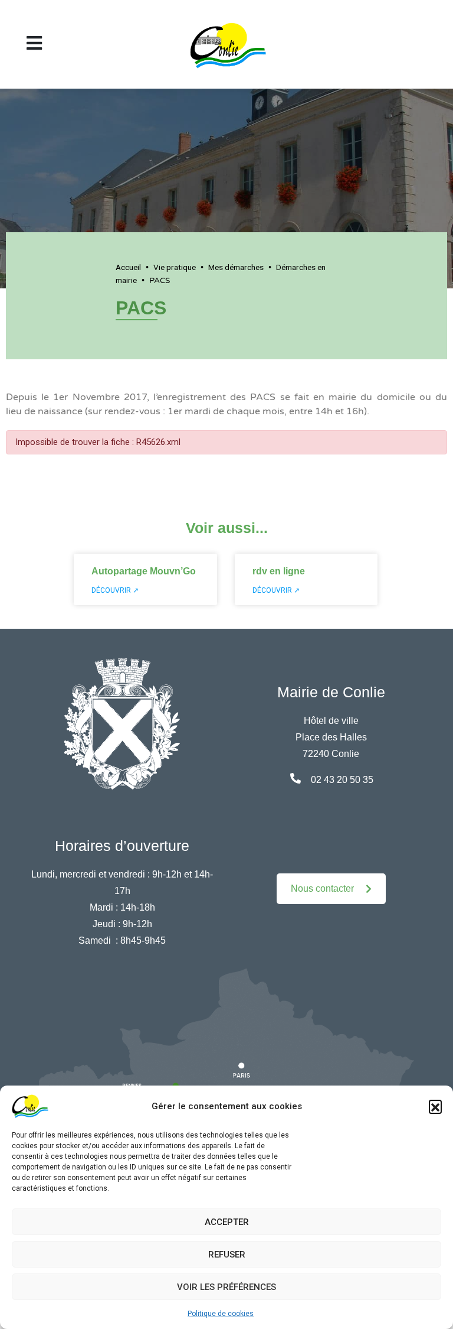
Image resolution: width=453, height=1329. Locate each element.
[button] (435, 1106)
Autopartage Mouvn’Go (143, 571)
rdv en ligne (278, 571)
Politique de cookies (221, 1313)
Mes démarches (236, 267)
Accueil (128, 267)
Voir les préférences (226, 1287)
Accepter (227, 1222)
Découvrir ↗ (115, 590)
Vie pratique (174, 267)
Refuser (226, 1254)
